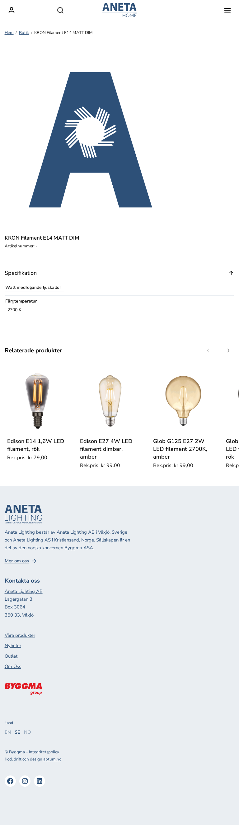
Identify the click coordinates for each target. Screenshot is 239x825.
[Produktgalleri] (90, 140)
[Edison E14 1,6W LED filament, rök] (37, 401)
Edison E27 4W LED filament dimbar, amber (106, 448)
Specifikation (21, 273)
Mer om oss (17, 561)
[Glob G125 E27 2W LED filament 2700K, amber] (183, 401)
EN (8, 732)
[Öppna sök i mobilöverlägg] (60, 10)
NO (27, 732)
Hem (9, 33)
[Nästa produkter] (228, 350)
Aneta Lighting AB (24, 591)
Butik (24, 33)
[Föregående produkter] (208, 350)
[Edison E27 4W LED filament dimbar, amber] (110, 401)
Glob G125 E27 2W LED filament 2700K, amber (180, 448)
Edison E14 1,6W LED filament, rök (35, 445)
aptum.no (52, 759)
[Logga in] (11, 10)
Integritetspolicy (44, 752)
